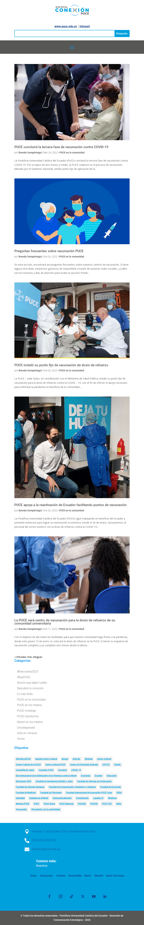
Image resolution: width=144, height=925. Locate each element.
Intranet (85, 26)
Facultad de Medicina (26, 792)
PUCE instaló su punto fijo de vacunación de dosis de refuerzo (61, 365)
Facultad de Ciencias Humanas (30, 787)
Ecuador (98, 775)
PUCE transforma (27, 716)
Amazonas (46, 875)
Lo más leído (25, 694)
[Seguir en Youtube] (93, 896)
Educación (112, 775)
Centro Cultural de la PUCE (28, 764)
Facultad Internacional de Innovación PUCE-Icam (89, 792)
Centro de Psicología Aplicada (84, 764)
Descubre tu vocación (30, 688)
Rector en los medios (30, 722)
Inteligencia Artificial (38, 798)
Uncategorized (26, 727)
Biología (89, 759)
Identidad (20, 798)
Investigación (82, 798)
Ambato (61, 875)
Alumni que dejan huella (32, 682)
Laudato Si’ (98, 798)
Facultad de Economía (110, 787)
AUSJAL (76, 759)
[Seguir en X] (82, 896)
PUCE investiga (26, 710)
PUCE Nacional (66, 803)
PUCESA (82, 803)
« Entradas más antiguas (28, 657)
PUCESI (94, 803)
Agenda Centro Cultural (46, 759)
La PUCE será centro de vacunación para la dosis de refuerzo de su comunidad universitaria (64, 622)
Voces (21, 738)
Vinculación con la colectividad (45, 809)
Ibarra (87, 875)
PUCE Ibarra (49, 803)
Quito (118, 803)
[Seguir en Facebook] (49, 896)
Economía (85, 775)
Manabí (98, 875)
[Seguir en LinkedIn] (104, 896)
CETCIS (106, 764)
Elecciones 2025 (23, 781)
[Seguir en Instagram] (60, 896)
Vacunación (21, 809)
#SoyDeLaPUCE (23, 759)
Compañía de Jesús (25, 770)
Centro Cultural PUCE (55, 764)
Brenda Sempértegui (30, 152)
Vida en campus (27, 733)
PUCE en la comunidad (71, 152)
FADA (119, 792)
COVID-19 (76, 770)
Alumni (64, 759)
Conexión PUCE (46, 770)
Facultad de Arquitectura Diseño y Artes (54, 781)
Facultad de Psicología (50, 792)
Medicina (112, 798)
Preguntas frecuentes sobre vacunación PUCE (49, 251)
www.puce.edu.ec (65, 26)
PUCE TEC (107, 803)
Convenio (62, 770)
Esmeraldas (75, 875)
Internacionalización (62, 798)
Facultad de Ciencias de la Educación (94, 781)
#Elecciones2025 (27, 671)
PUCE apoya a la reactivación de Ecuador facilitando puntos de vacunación (70, 505)
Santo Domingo (115, 875)
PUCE (36, 803)
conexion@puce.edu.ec (46, 849)
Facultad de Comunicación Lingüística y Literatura (72, 787)
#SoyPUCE (23, 677)
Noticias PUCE (22, 803)
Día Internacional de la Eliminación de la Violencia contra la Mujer (46, 775)
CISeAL (117, 764)
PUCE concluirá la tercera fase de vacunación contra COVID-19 (61, 147)
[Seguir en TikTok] (71, 896)
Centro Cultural (104, 759)
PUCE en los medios (29, 705)
